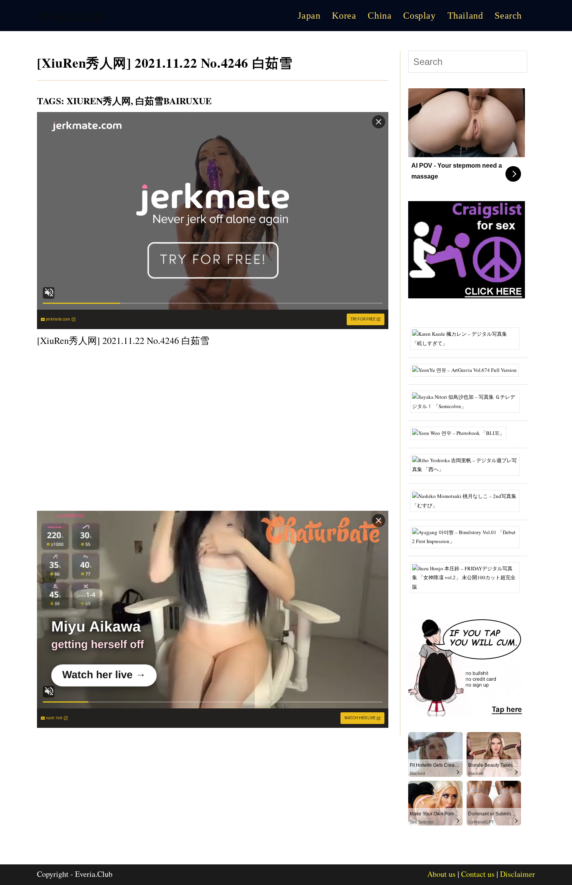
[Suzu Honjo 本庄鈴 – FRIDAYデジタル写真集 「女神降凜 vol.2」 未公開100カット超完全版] (467, 576)
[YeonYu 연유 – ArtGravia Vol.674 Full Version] (467, 369)
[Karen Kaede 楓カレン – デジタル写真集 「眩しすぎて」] (467, 338)
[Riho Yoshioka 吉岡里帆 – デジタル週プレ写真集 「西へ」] (467, 464)
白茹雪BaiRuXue (173, 100)
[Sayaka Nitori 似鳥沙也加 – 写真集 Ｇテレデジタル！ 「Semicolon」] (467, 401)
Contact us (478, 874)
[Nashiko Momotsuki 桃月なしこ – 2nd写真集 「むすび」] (467, 500)
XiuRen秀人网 (99, 100)
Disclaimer (517, 874)
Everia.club (72, 15)
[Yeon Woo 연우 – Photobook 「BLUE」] (461, 432)
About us (441, 874)
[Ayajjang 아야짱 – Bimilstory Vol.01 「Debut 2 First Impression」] (467, 536)
